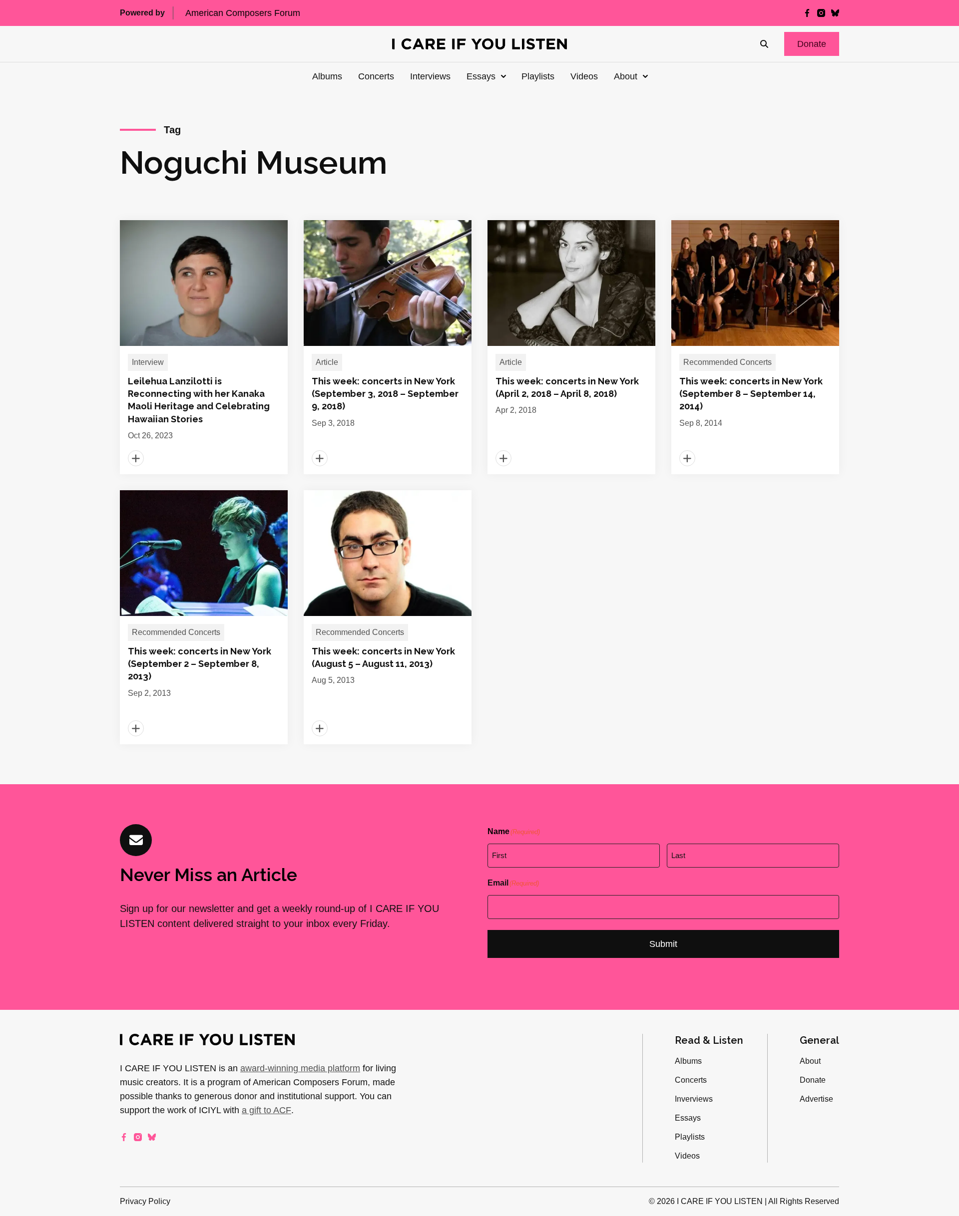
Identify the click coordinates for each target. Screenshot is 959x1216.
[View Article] (204, 347)
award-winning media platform (300, 1068)
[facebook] (807, 13)
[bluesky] (835, 13)
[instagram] (821, 13)
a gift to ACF (266, 1110)
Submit (663, 944)
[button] (811, 44)
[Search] (764, 44)
